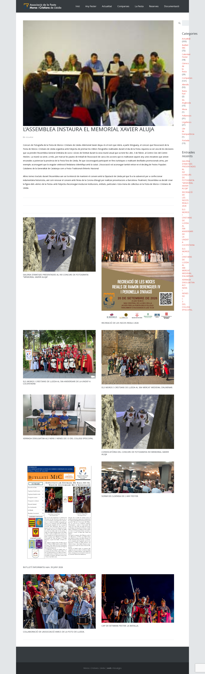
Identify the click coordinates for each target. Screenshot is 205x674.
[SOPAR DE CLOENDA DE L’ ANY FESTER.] (138, 477)
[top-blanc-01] (42, 6)
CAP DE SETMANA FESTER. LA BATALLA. (120, 625)
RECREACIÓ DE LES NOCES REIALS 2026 (120, 323)
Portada (185, 140)
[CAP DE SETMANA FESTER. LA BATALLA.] (138, 598)
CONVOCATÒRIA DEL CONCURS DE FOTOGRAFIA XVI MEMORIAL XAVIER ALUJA (135, 453)
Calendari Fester (186, 55)
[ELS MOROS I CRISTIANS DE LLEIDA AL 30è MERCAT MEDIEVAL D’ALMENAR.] (138, 357)
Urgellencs (186, 122)
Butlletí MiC (185, 46)
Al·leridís (185, 84)
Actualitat (29, 137)
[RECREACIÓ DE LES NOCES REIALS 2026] (138, 268)
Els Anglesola (186, 101)
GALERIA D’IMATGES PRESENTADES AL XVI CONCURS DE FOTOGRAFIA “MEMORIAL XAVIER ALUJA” (55, 275)
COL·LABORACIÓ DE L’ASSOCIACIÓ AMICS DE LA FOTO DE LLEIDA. (54, 631)
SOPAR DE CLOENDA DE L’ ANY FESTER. (120, 496)
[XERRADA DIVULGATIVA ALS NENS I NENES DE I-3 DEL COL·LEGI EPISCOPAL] (59, 415)
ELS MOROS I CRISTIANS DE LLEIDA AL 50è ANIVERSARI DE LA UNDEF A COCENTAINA (57, 382)
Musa (184, 109)
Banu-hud (184, 92)
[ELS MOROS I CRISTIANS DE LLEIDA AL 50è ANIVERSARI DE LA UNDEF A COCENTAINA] (59, 354)
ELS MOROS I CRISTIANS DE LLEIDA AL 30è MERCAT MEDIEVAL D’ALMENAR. (137, 387)
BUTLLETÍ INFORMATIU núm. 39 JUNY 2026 (43, 567)
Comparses (187, 78)
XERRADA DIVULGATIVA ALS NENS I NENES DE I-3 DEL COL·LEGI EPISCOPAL (58, 438)
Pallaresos (186, 115)
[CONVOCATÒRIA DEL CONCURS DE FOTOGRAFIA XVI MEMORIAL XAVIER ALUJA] (138, 422)
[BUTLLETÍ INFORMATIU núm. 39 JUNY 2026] (59, 512)
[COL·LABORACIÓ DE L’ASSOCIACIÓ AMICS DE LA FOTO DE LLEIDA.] (59, 601)
